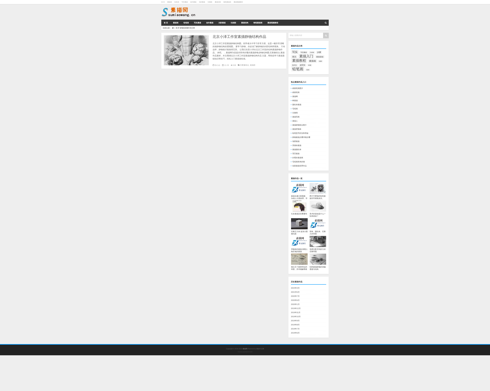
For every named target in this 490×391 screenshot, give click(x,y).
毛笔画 (295, 109)
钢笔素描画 (227, 2)
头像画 (295, 113)
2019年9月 (295, 321)
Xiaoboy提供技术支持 (245, 352)
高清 (307, 70)
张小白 (217, 65)
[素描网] (178, 8)
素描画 (169, 2)
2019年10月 (296, 317)
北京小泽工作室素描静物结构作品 (239, 37)
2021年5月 (295, 292)
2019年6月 (295, 333)
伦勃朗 (210, 2)
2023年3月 (295, 288)
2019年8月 (295, 325)
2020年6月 (295, 300)
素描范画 (295, 117)
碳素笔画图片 (297, 88)
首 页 (163, 2)
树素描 (295, 100)
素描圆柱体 (296, 149)
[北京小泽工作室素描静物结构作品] (186, 50)
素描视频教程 (238, 2)
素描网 (295, 96)
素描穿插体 (296, 129)
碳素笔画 (295, 92)
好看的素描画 (297, 158)
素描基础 (319, 57)
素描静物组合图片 (299, 125)
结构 (320, 61)
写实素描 (185, 2)
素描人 (295, 121)
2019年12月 (296, 308)
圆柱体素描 (296, 105)
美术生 (294, 65)
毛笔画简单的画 (298, 162)
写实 (295, 52)
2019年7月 (295, 329)
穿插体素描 (296, 145)
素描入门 (306, 56)
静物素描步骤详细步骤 (301, 137)
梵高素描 (295, 154)
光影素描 (202, 2)
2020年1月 (295, 304)
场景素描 (295, 141)
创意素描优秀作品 (299, 166)
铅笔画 (176, 2)
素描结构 (218, 2)
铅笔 (309, 65)
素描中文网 (260, 349)
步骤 (319, 52)
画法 (294, 56)
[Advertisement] (76, 373)
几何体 (312, 52)
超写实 (302, 65)
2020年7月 (295, 296)
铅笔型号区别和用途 (300, 133)
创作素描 (193, 2)
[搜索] (326, 23)
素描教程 (299, 60)
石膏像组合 (244, 65)
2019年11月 (295, 312)
